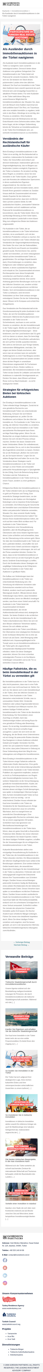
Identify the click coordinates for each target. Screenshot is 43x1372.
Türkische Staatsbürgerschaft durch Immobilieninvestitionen (21, 983)
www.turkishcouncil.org (11, 1324)
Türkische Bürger (17, 1349)
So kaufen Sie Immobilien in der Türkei (19, 1072)
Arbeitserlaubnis (16, 1355)
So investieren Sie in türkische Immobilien (18, 1116)
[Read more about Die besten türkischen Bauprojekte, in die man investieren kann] (21, 1147)
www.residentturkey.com (11, 1308)
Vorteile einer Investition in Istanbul (20, 1203)
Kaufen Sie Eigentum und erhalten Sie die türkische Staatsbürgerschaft (21, 1030)
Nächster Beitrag (21, 945)
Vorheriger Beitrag (21, 942)
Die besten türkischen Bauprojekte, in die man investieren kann (20, 1160)
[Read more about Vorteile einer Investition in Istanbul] (21, 1192)
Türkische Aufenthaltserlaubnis (22, 1352)
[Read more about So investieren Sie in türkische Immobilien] (21, 1103)
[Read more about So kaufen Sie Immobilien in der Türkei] (21, 1059)
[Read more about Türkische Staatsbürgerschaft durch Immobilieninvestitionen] (21, 970)
